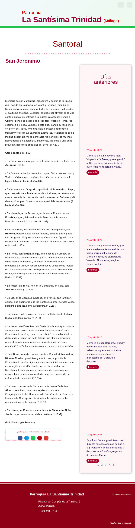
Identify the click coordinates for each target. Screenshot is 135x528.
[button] (129, 5)
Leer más (92, 172)
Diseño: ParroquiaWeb (120, 523)
